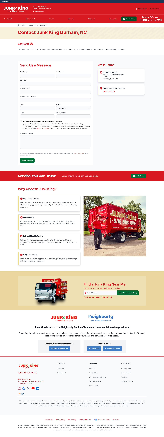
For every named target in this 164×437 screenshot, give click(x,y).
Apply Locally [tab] (142, 8)
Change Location (39, 11)
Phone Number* (61, 113)
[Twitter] (28, 388)
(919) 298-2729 (109, 91)
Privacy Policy (46, 128)
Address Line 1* (25, 88)
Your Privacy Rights (103, 419)
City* (21, 104)
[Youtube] (33, 388)
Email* (22, 113)
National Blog (126, 369)
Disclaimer (116, 419)
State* (58, 104)
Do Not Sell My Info (85, 419)
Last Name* (60, 72)
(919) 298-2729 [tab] (151, 19)
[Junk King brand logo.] (16, 9)
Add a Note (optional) (27, 133)
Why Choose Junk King (97, 377)
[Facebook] (23, 388)
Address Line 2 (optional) (28, 96)
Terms (37, 128)
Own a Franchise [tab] (155, 8)
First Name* (24, 72)
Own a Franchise (95, 381)
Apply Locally (94, 386)
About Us (92, 369)
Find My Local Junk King (128, 293)
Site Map (124, 377)
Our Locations (126, 373)
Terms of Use (49, 419)
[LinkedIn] (37, 388)
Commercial (61, 373)
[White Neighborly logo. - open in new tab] (6, 1)
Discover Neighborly (58, 348)
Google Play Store (113, 348)
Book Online (140, 176)
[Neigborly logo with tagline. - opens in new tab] (101, 318)
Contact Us (93, 373)
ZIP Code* (23, 80)
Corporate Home (127, 381)
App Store (95, 348)
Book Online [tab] (130, 19)
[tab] (7, 19)
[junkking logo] (34, 366)
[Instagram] (19, 388)
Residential (61, 369)
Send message (27, 160)
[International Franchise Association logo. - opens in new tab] (21, 394)
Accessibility (72, 419)
